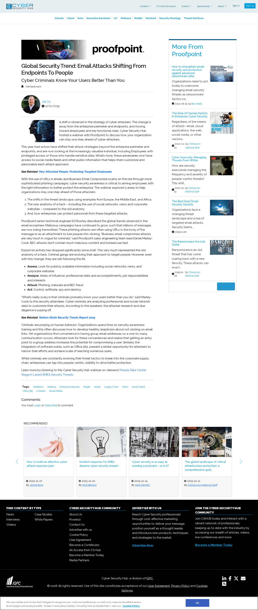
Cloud (70, 18)
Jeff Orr (46, 101)
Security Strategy (170, 18)
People (87, 386)
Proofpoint (38, 386)
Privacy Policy (180, 586)
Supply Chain (111, 386)
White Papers (44, 519)
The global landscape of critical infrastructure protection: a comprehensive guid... (205, 465)
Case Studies (43, 514)
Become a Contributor (84, 545)
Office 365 (28, 391)
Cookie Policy (78, 535)
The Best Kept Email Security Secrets (185, 203)
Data (80, 18)
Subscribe (51, 405)
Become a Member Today (86, 555)
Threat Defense (194, 18)
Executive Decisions (98, 18)
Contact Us (76, 524)
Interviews (13, 519)
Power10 (75, 519)
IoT (115, 18)
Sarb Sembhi (142, 484)
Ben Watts (196, 103)
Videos (11, 524)
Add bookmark (33, 86)
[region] (129, 603)
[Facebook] (231, 579)
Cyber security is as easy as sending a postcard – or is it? (150, 463)
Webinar (52, 386)
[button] (17, 462)
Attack (97, 386)
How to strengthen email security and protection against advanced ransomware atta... (188, 71)
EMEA (125, 386)
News (10, 514)
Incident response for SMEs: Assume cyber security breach (99, 463)
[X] (237, 579)
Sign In (236, 5)
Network (151, 18)
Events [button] (185, 6)
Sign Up (250, 5)
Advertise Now (142, 545)
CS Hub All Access (166, 6)
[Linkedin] (225, 579)
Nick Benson (89, 484)
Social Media (56, 391)
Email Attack (138, 386)
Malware (126, 18)
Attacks (59, 18)
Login (37, 405)
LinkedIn (41, 391)
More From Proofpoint (187, 50)
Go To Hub (226, 286)
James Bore (36, 484)
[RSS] (224, 584)
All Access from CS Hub (85, 550)
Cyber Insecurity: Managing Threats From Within (189, 159)
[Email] (244, 579)
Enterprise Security (70, 386)
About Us (75, 514)
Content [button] (144, 6)
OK (197, 603)
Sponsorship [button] (203, 6)
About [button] (221, 6)
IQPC (149, 578)
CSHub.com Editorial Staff (202, 484)
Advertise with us (80, 529)
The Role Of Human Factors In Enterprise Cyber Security (190, 115)
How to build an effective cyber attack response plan (47, 463)
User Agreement (80, 540)
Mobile (138, 18)
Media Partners (79, 560)
